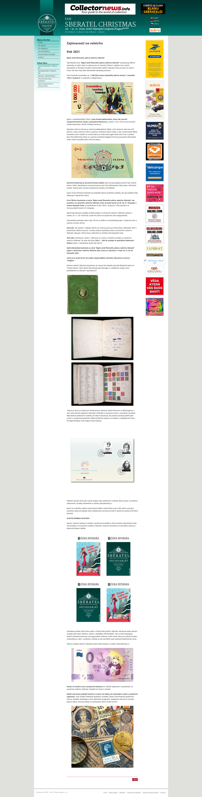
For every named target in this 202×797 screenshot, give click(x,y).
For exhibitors (43, 48)
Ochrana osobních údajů (150, 792)
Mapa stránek (113, 792)
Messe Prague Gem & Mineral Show (45, 85)
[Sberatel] (50, 17)
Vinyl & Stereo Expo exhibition (45, 80)
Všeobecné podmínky (134, 792)
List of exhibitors (44, 51)
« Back (135, 780)
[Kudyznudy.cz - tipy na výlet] (155, 263)
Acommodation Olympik (46, 54)
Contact (41, 57)
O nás (105, 792)
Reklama (122, 792)
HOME (40, 43)
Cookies (163, 792)
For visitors (42, 45)
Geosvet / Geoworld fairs (46, 76)
